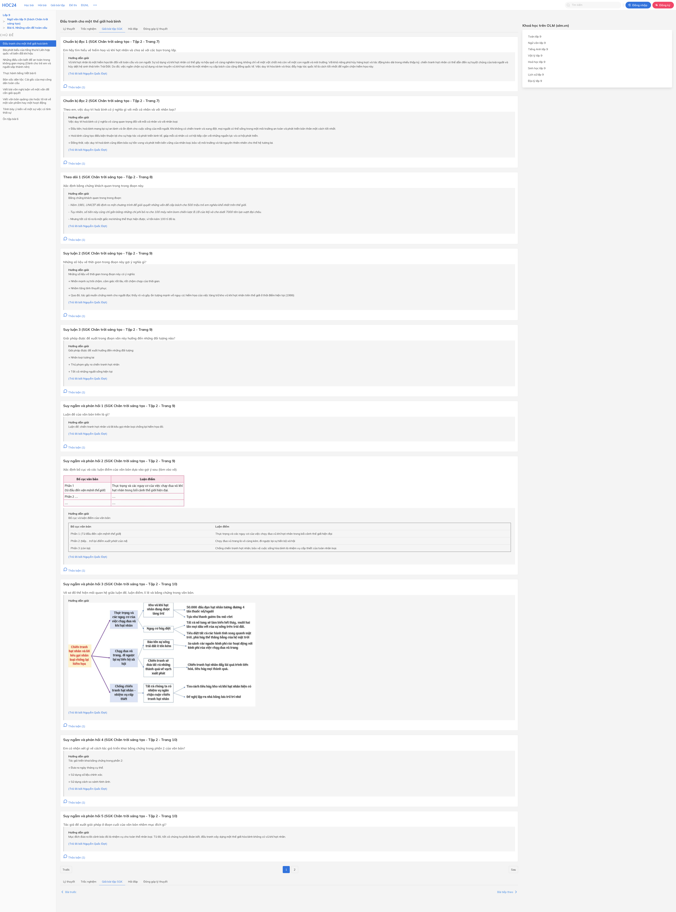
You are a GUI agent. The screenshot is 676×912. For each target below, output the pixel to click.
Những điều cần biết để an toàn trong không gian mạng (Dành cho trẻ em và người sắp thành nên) (27, 63)
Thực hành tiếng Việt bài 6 (19, 73)
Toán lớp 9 (534, 36)
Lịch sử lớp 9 (536, 74)
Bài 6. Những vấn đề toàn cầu (27, 27)
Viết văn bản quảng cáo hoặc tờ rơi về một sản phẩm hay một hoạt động (27, 100)
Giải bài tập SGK (112, 28)
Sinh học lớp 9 (537, 68)
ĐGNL (85, 5)
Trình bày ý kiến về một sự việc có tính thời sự (27, 110)
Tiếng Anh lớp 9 (538, 49)
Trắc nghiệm (88, 28)
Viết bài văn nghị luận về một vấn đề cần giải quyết (26, 91)
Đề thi (73, 5)
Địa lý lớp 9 (535, 81)
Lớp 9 (6, 15)
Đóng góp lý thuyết (155, 28)
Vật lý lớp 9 (535, 55)
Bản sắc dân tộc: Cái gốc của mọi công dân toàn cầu (27, 81)
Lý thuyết (69, 28)
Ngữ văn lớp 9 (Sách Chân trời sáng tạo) (27, 21)
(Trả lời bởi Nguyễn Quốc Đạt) (87, 73)
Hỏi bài (42, 5)
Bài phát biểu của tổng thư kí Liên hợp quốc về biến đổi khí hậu (26, 51)
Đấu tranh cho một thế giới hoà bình (25, 43)
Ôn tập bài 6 (10, 119)
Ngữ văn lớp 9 (537, 43)
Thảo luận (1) (76, 87)
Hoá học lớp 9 (536, 62)
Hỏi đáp (133, 28)
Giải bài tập (58, 5)
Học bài (29, 5)
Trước (66, 869)
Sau (513, 869)
